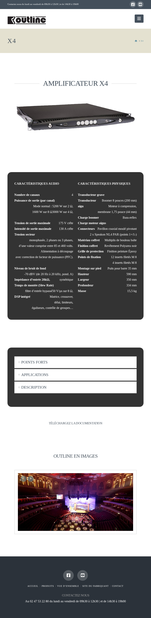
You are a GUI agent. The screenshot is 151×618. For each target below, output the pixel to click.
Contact (117, 586)
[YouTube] (140, 4)
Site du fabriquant (95, 586)
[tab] (75, 362)
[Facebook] (133, 4)
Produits (48, 586)
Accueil (33, 586)
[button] (139, 19)
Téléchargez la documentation (75, 423)
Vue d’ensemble (68, 586)
